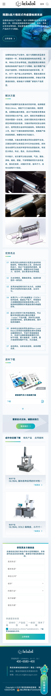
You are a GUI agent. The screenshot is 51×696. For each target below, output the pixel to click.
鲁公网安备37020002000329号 (33, 690)
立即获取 (25, 637)
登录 (42, 4)
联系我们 (24, 426)
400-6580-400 (25, 661)
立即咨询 (8, 38)
